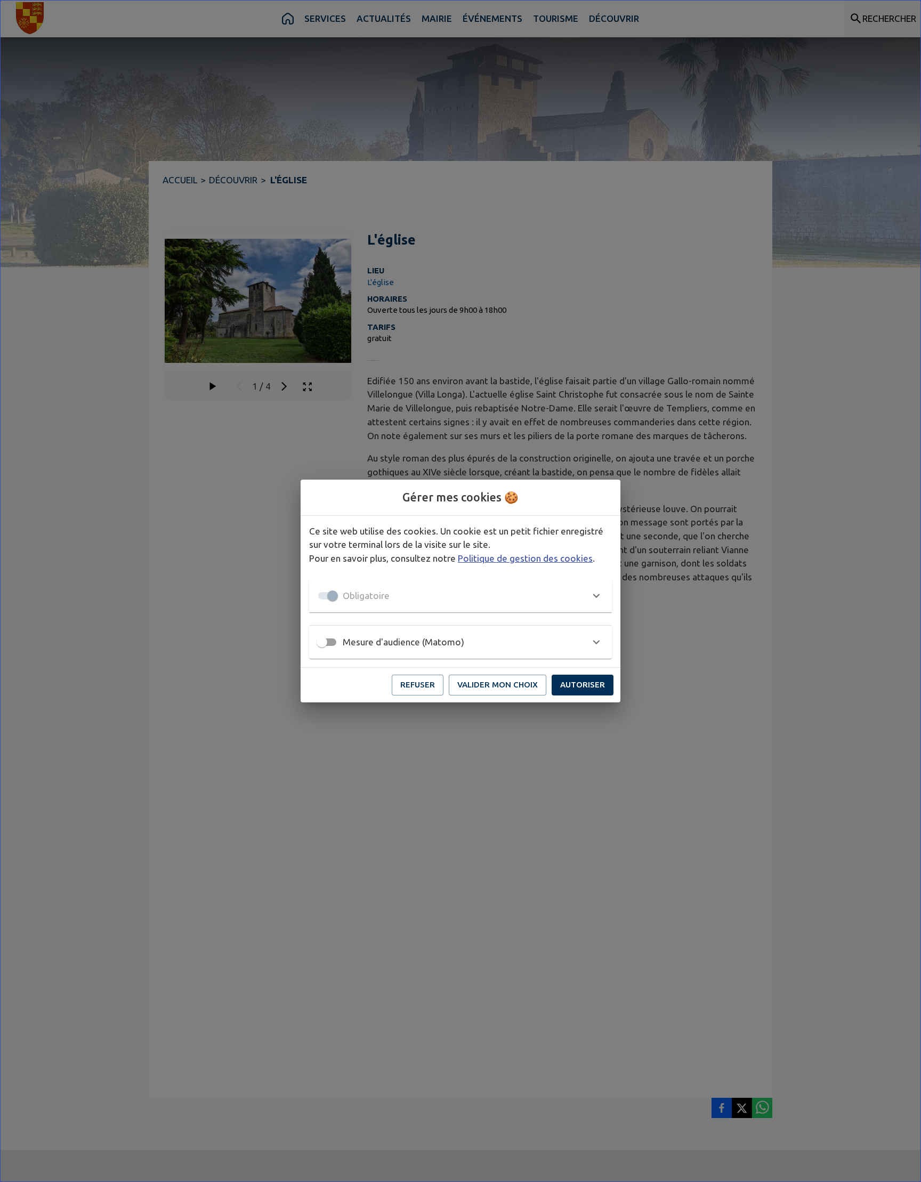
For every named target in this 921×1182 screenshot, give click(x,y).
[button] (460, 595)
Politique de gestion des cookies (525, 558)
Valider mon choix (497, 684)
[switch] (322, 642)
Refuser (417, 684)
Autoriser (582, 684)
